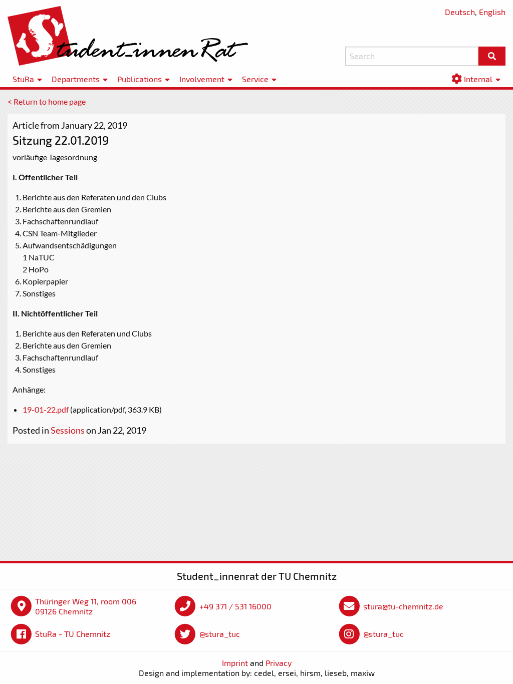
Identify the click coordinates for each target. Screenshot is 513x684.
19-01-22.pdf (46, 409)
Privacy (279, 662)
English (492, 12)
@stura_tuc (219, 633)
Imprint (235, 662)
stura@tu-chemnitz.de (403, 606)
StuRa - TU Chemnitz (72, 633)
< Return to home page (47, 101)
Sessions (68, 430)
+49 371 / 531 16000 (235, 606)
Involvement (201, 79)
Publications (139, 79)
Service (255, 79)
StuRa (23, 79)
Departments (76, 79)
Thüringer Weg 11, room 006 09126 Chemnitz (85, 606)
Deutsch (460, 12)
